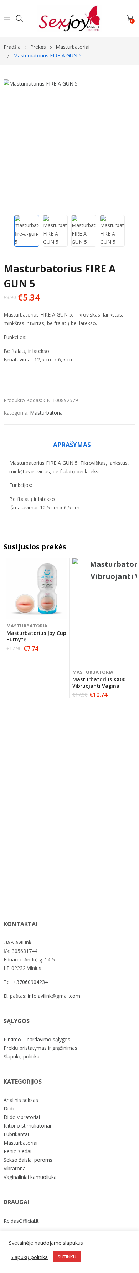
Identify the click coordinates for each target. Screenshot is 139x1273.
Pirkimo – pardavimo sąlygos (37, 1039)
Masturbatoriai (47, 412)
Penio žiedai (17, 1151)
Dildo (10, 1108)
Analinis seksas (21, 1100)
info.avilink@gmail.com (54, 995)
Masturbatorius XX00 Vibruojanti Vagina (98, 682)
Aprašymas (72, 445)
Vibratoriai (15, 1168)
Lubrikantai (16, 1134)
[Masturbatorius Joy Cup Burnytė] (36, 588)
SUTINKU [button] (66, 1256)
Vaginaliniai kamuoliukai (31, 1177)
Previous (12, 145)
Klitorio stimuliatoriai (27, 1125)
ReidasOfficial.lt (21, 1220)
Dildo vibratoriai (22, 1117)
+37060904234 (30, 982)
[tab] (72, 446)
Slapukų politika (22, 1056)
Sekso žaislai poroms (28, 1159)
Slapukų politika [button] (29, 1257)
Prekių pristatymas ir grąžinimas (40, 1047)
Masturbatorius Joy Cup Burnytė (36, 636)
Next (126, 145)
